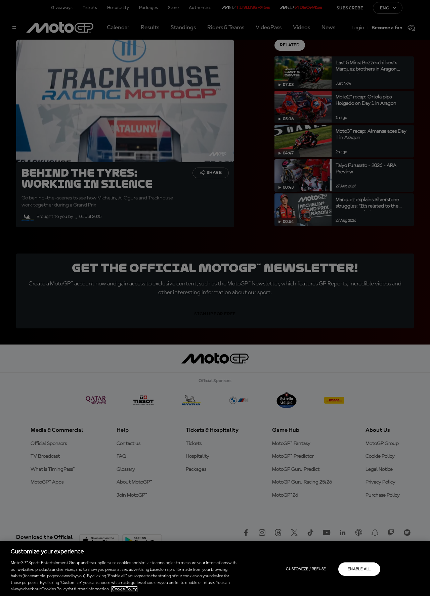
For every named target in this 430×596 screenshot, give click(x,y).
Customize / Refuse (306, 569)
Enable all (359, 569)
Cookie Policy (124, 589)
